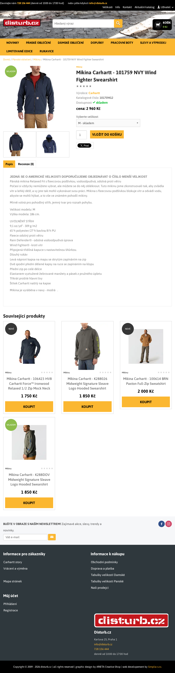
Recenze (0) (26, 164)
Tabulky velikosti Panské (107, 581)
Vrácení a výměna (15, 568)
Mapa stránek (12, 581)
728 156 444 (23, 3)
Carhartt (94, 93)
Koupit (29, 406)
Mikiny (79, 67)
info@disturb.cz (98, 3)
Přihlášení (10, 604)
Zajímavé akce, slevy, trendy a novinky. (52, 527)
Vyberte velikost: (87, 116)
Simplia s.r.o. (155, 666)
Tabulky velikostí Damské (108, 575)
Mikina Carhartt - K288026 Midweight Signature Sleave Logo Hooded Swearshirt (87, 383)
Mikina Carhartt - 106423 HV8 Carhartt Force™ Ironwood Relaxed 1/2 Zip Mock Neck (29, 383)
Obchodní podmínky (104, 562)
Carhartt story (12, 562)
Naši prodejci (100, 587)
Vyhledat (118, 23)
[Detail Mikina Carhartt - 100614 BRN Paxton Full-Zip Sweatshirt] (146, 346)
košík (167, 24)
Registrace (10, 610)
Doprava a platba (102, 568)
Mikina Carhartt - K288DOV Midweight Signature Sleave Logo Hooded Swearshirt (29, 479)
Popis (9, 164)
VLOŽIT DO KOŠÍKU (107, 134)
